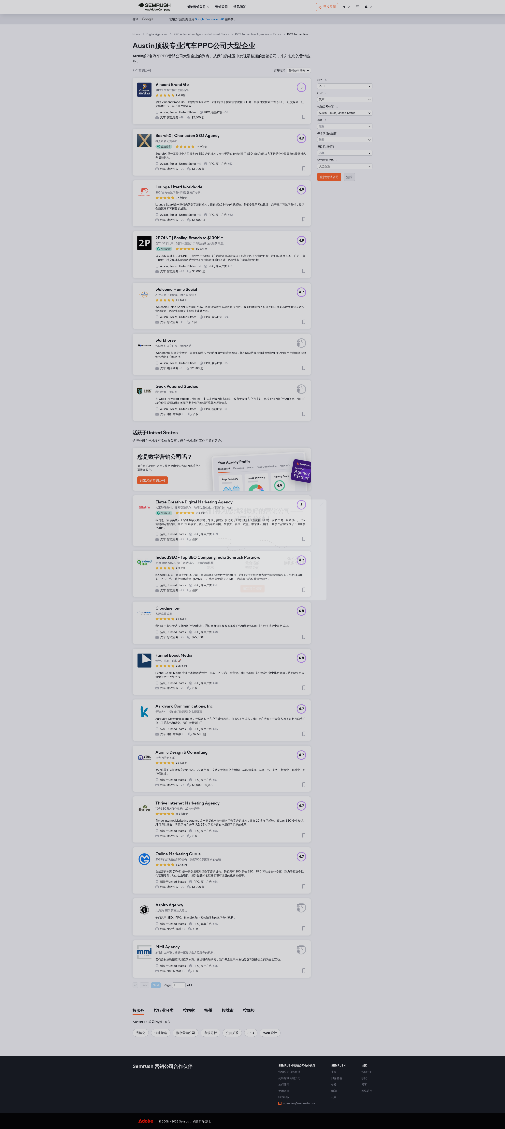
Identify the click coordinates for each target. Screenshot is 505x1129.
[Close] (321, 519)
